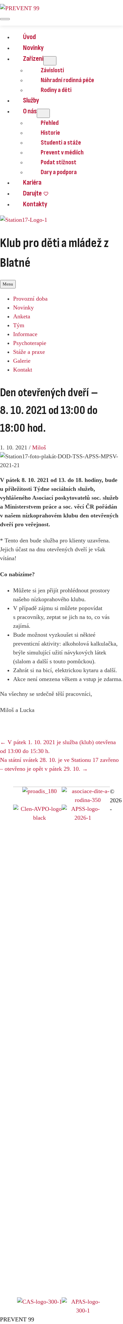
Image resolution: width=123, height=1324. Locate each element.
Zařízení (33, 58)
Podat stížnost (58, 162)
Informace (25, 334)
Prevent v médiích (62, 152)
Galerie (22, 360)
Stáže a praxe (29, 352)
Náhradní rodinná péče (67, 80)
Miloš (39, 447)
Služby (31, 100)
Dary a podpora (59, 172)
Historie (50, 133)
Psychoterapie (29, 343)
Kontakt (22, 369)
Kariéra (32, 182)
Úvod (29, 37)
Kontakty (35, 204)
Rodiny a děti (56, 90)
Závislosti (52, 70)
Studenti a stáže (61, 143)
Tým (18, 325)
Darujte (32, 193)
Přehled (50, 123)
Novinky (33, 47)
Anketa (21, 316)
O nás (30, 111)
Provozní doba (30, 298)
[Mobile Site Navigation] (5, 19)
